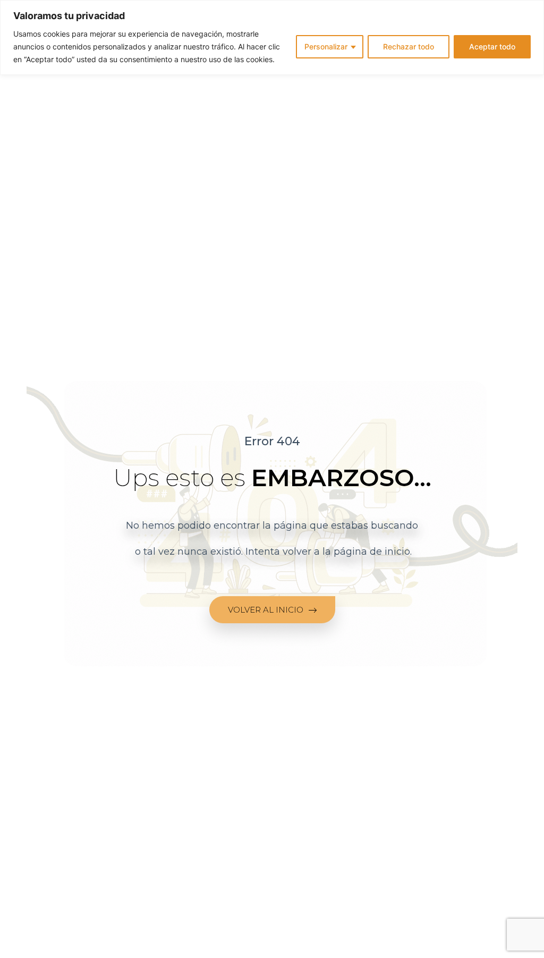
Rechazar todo (408, 46)
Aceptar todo (492, 46)
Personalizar (325, 46)
